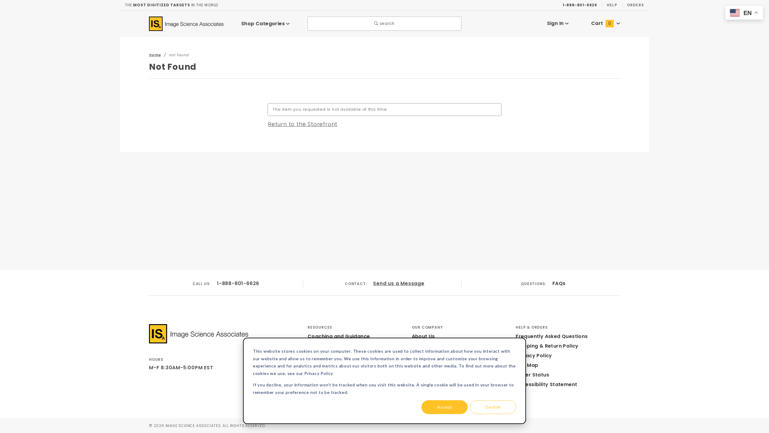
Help (612, 5)
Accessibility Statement (546, 384)
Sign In (556, 23)
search (386, 23)
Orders (635, 5)
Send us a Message (398, 283)
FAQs (559, 283)
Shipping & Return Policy (547, 345)
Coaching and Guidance (339, 336)
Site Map (527, 365)
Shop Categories (263, 23)
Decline (493, 407)
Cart (601, 23)
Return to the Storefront (302, 124)
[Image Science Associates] (186, 23)
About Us (423, 336)
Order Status (532, 374)
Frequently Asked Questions (552, 336)
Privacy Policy (534, 355)
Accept (444, 407)
